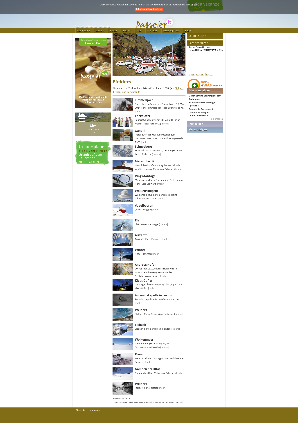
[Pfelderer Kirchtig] (149, 75)
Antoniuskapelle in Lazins (153, 295)
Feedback (104, 26)
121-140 (158, 402)
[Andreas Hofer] (123, 274)
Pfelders (141, 310)
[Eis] (123, 230)
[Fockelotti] (123, 126)
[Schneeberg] (123, 156)
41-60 (134, 402)
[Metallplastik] (123, 171)
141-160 (165, 402)
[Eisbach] (123, 334)
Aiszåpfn (141, 235)
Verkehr (100, 30)
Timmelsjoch (144, 100)
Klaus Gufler (144, 280)
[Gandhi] (123, 140)
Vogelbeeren (144, 205)
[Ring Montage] (123, 186)
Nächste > (172, 402)
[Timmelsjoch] (123, 110)
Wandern (152, 30)
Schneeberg (143, 146)
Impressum (95, 410)
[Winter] (123, 260)
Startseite (80, 410)
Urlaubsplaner (171, 30)
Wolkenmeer (144, 339)
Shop (188, 30)
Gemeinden (83, 30)
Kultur (113, 30)
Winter (140, 250)
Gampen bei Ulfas (147, 369)
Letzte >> (179, 402)
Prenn (139, 354)
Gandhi (140, 130)
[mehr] (138, 111)
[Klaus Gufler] (123, 290)
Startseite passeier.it (86, 26)
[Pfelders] (123, 320)
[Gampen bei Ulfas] (123, 379)
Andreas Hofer (145, 264)
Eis (137, 220)
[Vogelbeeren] (123, 215)
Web (139, 30)
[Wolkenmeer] (123, 349)
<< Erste (115, 402)
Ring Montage (145, 176)
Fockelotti (142, 116)
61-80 (139, 402)
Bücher (127, 30)
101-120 (151, 402)
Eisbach (140, 324)
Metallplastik (144, 161)
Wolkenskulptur (146, 191)
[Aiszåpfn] (123, 245)
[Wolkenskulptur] (123, 201)
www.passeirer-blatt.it (200, 74)
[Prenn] (123, 364)
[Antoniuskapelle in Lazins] (123, 305)
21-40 (129, 402)
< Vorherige (123, 402)
